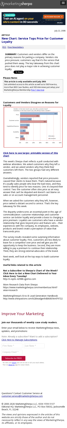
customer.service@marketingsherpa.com (22, 396)
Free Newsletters (16, 47)
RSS (4, 47)
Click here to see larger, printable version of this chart (30, 154)
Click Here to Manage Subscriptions (19, 339)
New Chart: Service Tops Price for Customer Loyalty (32, 40)
